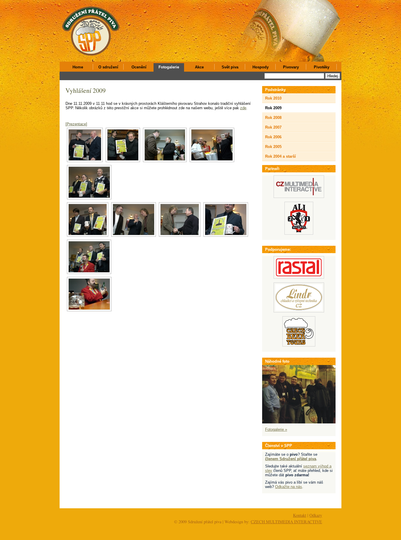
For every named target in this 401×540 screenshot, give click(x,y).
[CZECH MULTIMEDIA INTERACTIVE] (299, 196)
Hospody (260, 67)
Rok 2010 (273, 98)
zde (243, 108)
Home (78, 67)
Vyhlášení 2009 (85, 90)
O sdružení (108, 67)
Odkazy (315, 515)
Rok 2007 (273, 127)
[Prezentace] (76, 124)
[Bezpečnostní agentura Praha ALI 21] (298, 233)
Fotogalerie (169, 67)
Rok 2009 (273, 108)
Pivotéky (321, 67)
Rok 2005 (273, 146)
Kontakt (299, 515)
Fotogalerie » (276, 429)
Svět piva (230, 67)
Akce (199, 67)
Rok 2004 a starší (280, 156)
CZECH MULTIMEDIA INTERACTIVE (286, 521)
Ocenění (139, 67)
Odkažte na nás (288, 487)
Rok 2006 (273, 137)
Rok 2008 (273, 117)
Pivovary (291, 67)
